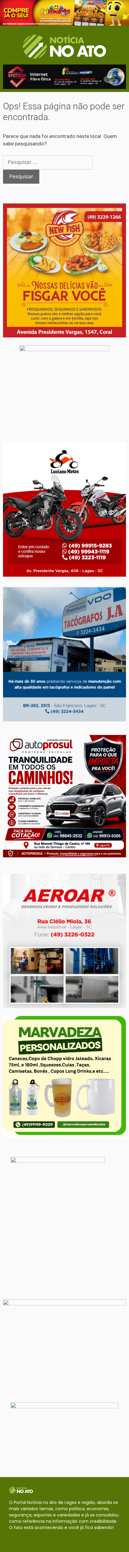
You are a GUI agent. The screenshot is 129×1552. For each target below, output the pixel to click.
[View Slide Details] (64, 13)
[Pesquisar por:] (48, 162)
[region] (64, 13)
